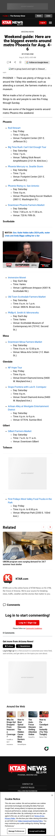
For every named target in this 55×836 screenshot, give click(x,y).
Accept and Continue (37, 831)
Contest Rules (27, 787)
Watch (39, 16)
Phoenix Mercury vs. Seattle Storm (25, 166)
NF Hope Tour (15, 367)
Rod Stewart (14, 128)
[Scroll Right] (50, 527)
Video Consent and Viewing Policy (30, 821)
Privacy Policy (10, 818)
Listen (48, 16)
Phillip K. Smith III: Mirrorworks (23, 312)
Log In (43, 23)
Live (6, 16)
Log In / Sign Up (27, 622)
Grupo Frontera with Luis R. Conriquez (27, 387)
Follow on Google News (38, 62)
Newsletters (25, 646)
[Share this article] (15, 62)
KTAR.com (22, 578)
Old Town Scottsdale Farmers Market (27, 297)
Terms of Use (39, 816)
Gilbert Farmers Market (19, 431)
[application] (27, 254)
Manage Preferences (16, 831)
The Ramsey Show (17, 16)
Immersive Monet (17, 277)
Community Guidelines (34, 628)
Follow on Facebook (27, 791)
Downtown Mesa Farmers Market (25, 342)
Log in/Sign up (8, 651)
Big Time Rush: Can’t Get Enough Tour (27, 147)
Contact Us (27, 784)
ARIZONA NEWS (27, 32)
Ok (52, 795)
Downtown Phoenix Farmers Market (26, 205)
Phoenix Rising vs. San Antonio (23, 186)
